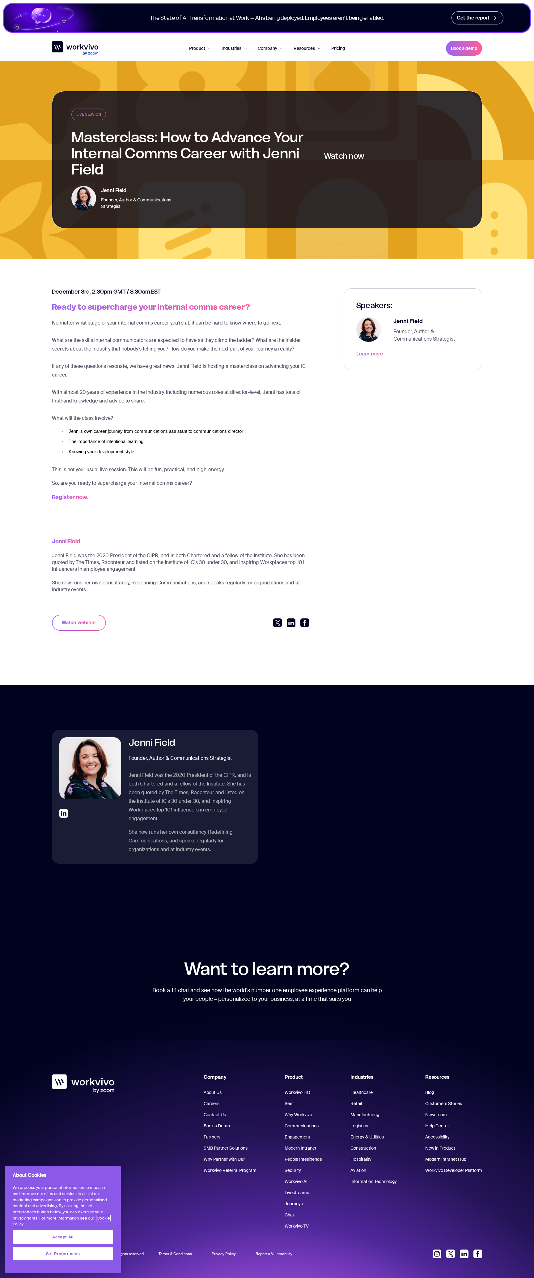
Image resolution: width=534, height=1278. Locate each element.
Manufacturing (364, 1114)
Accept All (63, 1237)
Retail (356, 1103)
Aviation (358, 1170)
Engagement (297, 1137)
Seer (289, 1103)
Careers (211, 1103)
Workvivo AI (296, 1181)
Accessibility (437, 1137)
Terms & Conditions (175, 1253)
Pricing (338, 48)
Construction (363, 1148)
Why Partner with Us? (224, 1159)
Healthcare (361, 1092)
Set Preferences (63, 1253)
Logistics (359, 1126)
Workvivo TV (297, 1226)
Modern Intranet (300, 1148)
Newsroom (436, 1114)
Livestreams (297, 1192)
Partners (212, 1137)
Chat (289, 1215)
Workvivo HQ (297, 1092)
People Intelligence (303, 1159)
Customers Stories (443, 1103)
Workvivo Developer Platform (453, 1170)
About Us (213, 1092)
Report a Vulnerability (274, 1253)
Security (293, 1170)
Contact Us (215, 1114)
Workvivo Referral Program (230, 1170)
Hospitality (360, 1159)
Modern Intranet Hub (445, 1159)
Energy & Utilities (367, 1137)
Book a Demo (217, 1126)
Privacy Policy (224, 1253)
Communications (302, 1126)
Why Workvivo (298, 1114)
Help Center (437, 1126)
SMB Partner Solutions (226, 1148)
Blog (429, 1092)
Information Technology (373, 1181)
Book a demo (464, 48)
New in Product (440, 1148)
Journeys (294, 1204)
